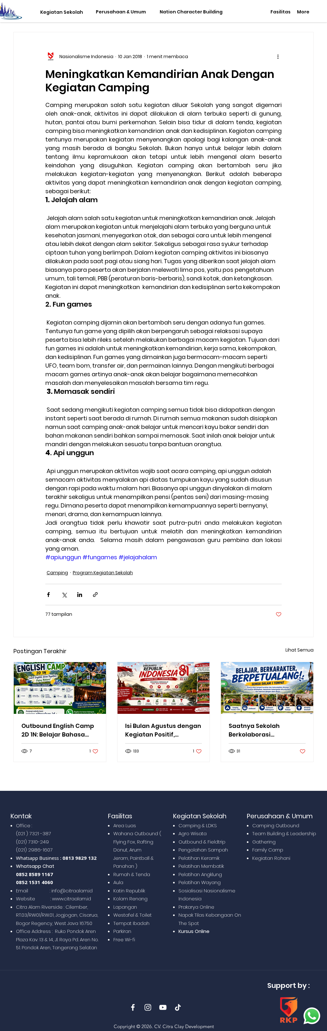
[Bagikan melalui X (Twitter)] (64, 595)
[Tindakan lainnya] (278, 56)
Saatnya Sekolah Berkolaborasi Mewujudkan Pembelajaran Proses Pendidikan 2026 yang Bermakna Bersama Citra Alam (267, 730)
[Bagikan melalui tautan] (95, 595)
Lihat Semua (299, 650)
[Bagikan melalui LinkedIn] (80, 595)
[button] (60, 12)
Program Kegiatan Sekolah (103, 572)
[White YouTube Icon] (162, 1007)
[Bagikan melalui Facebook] (48, 595)
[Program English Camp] (60, 688)
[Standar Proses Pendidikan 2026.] (267, 688)
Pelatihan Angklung (200, 874)
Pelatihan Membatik (201, 866)
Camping (57, 572)
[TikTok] (177, 1007)
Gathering (264, 841)
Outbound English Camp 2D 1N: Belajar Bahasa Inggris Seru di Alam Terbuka (57, 730)
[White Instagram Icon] (147, 1007)
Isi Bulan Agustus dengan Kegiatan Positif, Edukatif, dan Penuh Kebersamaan (163, 730)
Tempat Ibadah (131, 923)
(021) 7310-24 (31, 841)
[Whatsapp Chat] (312, 1016)
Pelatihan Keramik (199, 858)
